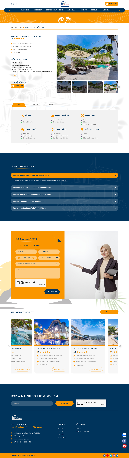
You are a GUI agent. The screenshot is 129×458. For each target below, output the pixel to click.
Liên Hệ (106, 10)
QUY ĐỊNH (35, 104)
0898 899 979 (27, 442)
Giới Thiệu (38, 10)
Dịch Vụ (84, 10)
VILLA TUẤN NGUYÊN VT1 (98, 349)
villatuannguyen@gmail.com (22, 436)
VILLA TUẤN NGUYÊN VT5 (61, 349)
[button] (56, 87)
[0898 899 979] (124, 446)
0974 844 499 (18, 442)
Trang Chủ (25, 10)
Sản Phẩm (71, 10)
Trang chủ (14, 27)
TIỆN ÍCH (19, 104)
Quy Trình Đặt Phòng (54, 10)
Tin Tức (94, 10)
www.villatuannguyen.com (21, 439)
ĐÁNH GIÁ (52, 104)
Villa (20, 27)
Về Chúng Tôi (62, 437)
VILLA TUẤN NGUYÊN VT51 (25, 349)
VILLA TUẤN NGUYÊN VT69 (34, 27)
